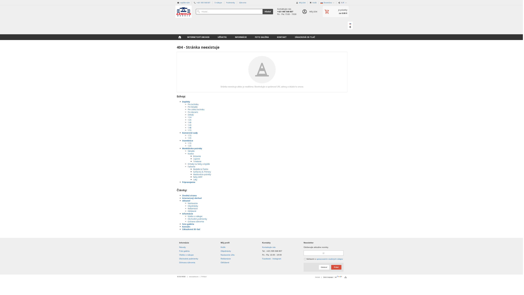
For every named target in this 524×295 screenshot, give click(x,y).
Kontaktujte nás (269, 247)
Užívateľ (186, 200)
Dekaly (191, 114)
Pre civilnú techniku (196, 109)
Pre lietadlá (192, 107)
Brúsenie (197, 156)
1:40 (189, 122)
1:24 (189, 117)
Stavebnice (187, 140)
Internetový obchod (192, 198)
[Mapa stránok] (345, 277)
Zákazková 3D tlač (191, 229)
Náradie (191, 151)
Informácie (187, 213)
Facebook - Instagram (271, 259)
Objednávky (193, 206)
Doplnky (186, 101)
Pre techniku (193, 104)
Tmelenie (197, 161)
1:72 (189, 130)
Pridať (336, 267)
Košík (223, 247)
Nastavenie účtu (228, 255)
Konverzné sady (190, 133)
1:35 (189, 120)
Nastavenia (193, 203)
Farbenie (191, 166)
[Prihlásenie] (309, 11)
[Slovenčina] (350, 24)
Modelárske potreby (192, 148)
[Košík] (336, 11)
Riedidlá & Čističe (200, 169)
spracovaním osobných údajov (330, 259)
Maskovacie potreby (202, 174)
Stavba (191, 153)
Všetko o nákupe (195, 216)
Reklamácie (193, 208)
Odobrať (324, 267)
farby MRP (197, 177)
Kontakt (186, 226)
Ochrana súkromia (196, 221)
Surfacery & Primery (202, 171)
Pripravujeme (188, 182)
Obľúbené (192, 211)
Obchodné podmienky (197, 219)
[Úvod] (183, 11)
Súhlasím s (324, 259)
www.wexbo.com (194, 277)
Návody (182, 247)
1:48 (189, 127)
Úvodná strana (189, 195)
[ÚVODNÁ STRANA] (179, 37)
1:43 (189, 125)
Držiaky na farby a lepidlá (199, 164)
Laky (195, 179)
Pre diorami (193, 112)
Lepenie (196, 158)
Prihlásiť (203, 277)
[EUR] (350, 27)
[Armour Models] (262, 26)
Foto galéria (188, 224)
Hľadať (268, 11)
